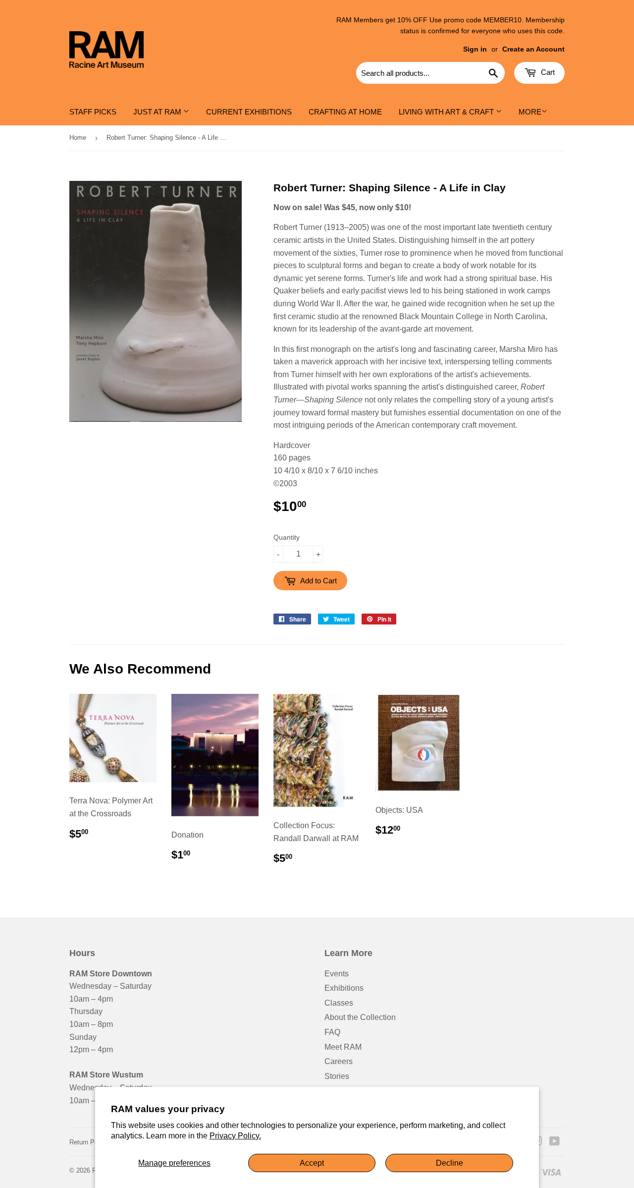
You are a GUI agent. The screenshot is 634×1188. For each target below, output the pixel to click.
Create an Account (533, 49)
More (530, 112)
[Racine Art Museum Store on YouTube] (554, 1142)
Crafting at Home (345, 112)
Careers (338, 1061)
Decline (449, 1163)
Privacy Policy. (235, 1135)
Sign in (475, 49)
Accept (312, 1163)
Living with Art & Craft (447, 112)
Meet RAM (343, 1047)
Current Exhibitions (249, 112)
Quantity (286, 537)
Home (77, 137)
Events (336, 973)
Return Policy (88, 1142)
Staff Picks (92, 112)
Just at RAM (158, 112)
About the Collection (360, 1017)
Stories (336, 1076)
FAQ (332, 1032)
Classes (338, 1003)
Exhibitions (344, 988)
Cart (547, 72)
